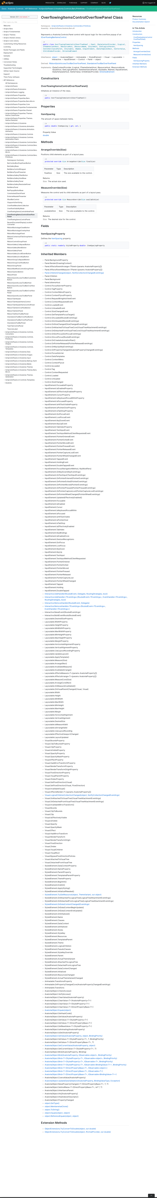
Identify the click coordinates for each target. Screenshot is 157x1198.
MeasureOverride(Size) (142, 54)
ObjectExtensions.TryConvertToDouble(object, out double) (70, 1129)
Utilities (6, 59)
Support (7, 74)
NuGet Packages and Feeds (14, 50)
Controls (76, 26)
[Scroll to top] (151, 1195)
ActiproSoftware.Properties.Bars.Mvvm (20, 101)
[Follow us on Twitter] (110, 3)
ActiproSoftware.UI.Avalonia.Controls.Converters (19, 333)
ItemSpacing (56, 238)
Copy (126, 42)
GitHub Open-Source (11, 71)
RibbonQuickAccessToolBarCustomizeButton (21, 279)
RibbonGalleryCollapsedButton (18, 244)
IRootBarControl (13, 199)
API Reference (31, 8)
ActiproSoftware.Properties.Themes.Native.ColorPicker (19, 114)
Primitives (87, 26)
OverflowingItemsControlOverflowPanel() (142, 38)
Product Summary (139, 19)
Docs (4, 8)
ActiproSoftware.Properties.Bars (17, 98)
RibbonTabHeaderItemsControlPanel (21, 305)
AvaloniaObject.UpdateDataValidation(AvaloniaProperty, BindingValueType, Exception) (82, 1081)
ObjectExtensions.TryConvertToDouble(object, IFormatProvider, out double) (78, 1132)
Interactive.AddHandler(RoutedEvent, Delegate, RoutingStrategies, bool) (76, 594)
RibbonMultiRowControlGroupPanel (20, 269)
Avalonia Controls (15, 8)
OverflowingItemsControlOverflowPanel (21, 215)
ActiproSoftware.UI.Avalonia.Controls (19, 134)
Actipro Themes (9, 35)
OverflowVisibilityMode (15, 208)
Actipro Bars (8, 29)
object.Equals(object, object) (57, 1113)
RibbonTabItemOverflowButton (18, 308)
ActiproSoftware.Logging (14, 92)
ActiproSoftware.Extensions (15, 89)
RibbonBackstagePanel (16, 233)
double (46, 135)
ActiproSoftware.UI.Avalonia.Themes (19, 367)
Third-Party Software (11, 77)
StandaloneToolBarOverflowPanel (19, 320)
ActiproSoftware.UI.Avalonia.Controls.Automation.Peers (19, 138)
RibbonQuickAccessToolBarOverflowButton (21, 287)
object (54, 57)
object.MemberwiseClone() (56, 1106)
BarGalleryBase (13, 166)
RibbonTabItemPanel (15, 311)
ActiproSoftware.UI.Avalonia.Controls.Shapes (19, 343)
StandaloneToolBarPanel (16, 323)
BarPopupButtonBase (15, 190)
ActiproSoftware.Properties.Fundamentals (21, 107)
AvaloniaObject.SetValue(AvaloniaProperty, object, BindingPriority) (74, 1036)
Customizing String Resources (15, 44)
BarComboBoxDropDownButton (19, 163)
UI (65, 26)
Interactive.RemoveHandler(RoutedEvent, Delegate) (67, 603)
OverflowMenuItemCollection (18, 205)
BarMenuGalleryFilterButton (17, 175)
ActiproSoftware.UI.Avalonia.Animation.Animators (20, 130)
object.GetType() (52, 1103)
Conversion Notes (10, 62)
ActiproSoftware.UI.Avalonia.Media (18, 364)
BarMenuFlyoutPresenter (16, 172)
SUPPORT (84, 3)
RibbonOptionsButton (15, 272)
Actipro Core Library (11, 41)
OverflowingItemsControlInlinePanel (20, 211)
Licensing (7, 47)
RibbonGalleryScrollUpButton (18, 257)
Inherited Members (140, 64)
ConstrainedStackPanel (16, 193)
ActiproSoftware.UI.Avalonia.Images (18, 355)
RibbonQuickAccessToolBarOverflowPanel (21, 292)
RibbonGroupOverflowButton (18, 263)
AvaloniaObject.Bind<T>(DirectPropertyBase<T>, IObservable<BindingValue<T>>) (81, 1074)
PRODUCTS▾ (50, 3)
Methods (136, 48)
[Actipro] (7, 3)
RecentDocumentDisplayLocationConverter (19, 223)
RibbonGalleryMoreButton (16, 248)
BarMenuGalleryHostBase (16, 178)
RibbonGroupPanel (14, 266)
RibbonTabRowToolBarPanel (17, 314)
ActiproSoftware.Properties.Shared (18, 110)
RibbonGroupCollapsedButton (18, 260)
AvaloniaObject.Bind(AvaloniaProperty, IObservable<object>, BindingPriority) (78, 1055)
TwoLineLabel (12, 329)
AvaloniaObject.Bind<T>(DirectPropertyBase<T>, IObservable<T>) (74, 1071)
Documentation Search (141, 22)
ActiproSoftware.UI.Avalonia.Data (17, 352)
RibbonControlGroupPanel (17, 241)
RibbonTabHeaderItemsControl (18, 302)
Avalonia (8, 383)
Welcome (7, 26)
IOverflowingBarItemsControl (53, 37)
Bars (81, 26)
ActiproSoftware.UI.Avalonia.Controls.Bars (21, 142)
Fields (135, 58)
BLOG (104, 3)
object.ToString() (52, 1109)
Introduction (137, 31)
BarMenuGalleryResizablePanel (18, 184)
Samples (7, 56)
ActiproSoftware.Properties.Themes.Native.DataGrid (19, 119)
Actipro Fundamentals (12, 32)
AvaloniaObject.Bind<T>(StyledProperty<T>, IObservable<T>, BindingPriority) (79, 1061)
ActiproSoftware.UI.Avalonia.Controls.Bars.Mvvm (21, 151)
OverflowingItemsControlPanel (18, 219)
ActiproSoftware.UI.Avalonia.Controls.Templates (19, 348)
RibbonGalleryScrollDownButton (19, 253)
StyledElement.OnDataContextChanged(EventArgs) (67, 904)
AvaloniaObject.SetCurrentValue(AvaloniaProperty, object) (70, 1045)
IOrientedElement (107, 72)
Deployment (8, 53)
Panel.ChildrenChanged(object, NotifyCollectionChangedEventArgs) (74, 273)
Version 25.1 (19, 17)
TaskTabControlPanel (15, 326)
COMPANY (94, 3)
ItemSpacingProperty (141, 61)
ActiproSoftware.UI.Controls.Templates (20, 380)
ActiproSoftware (11, 86)
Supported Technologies (13, 68)
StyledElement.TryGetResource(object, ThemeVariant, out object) (73, 894)
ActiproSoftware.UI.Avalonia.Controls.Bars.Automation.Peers (21, 146)
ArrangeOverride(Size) (141, 51)
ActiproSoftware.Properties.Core (17, 104)
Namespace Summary (15, 160)
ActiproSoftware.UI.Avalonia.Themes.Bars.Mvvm (21, 371)
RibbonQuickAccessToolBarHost (19, 283)
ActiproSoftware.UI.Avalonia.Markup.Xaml (21, 361)
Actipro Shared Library (12, 38)
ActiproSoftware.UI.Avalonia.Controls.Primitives (19, 338)
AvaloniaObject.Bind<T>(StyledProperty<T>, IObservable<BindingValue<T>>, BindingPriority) (85, 1065)
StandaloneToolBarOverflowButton (20, 317)
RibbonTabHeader (14, 299)
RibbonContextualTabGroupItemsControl (19, 237)
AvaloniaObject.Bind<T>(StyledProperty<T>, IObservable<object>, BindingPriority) (81, 1058)
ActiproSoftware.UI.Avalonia (15, 123)
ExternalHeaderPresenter (16, 196)
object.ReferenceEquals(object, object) (62, 1116)
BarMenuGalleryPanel (15, 181)
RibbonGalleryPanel (14, 250)
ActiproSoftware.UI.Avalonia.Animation (19, 126)
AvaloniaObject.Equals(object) (58, 1010)
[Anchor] (61, 78)
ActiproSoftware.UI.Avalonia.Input (18, 358)
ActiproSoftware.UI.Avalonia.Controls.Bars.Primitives (62, 8)
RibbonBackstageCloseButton (18, 227)
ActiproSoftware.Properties (15, 95)
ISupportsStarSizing (14, 202)
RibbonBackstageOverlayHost (18, 230)
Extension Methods (140, 67)
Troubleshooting (10, 65)
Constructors (137, 34)
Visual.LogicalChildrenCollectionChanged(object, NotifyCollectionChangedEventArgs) (82, 795)
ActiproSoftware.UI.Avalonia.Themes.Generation (19, 376)
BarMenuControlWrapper (16, 169)
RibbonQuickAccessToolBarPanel (19, 296)
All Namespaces (11, 83)
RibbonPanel (12, 275)
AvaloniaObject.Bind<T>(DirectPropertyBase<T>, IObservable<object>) (76, 1068)
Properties (136, 42)
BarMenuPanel (12, 187)
